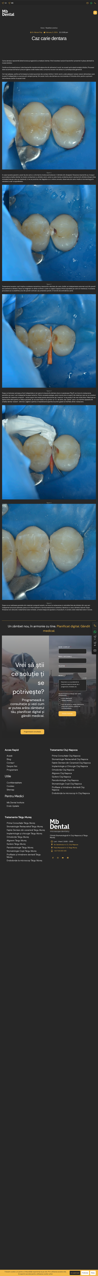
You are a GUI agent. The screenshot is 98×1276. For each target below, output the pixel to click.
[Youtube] (63, 858)
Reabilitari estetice (52, 28)
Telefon (62, 666)
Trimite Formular (67, 714)
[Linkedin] (68, 858)
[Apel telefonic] (95, 625)
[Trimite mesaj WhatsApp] (95, 631)
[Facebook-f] (53, 858)
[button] (95, 13)
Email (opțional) (65, 656)
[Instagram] (58, 858)
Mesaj (61, 675)
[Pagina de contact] (95, 650)
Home (42, 28)
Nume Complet (65, 647)
